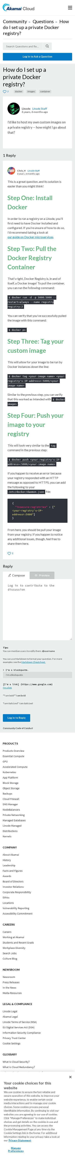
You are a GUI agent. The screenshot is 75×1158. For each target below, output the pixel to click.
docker (18, 91)
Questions (43, 21)
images (31, 91)
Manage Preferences (15, 1150)
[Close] (70, 1077)
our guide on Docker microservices (30, 237)
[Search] (47, 46)
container (45, 91)
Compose (18, 575)
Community (15, 21)
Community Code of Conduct (18, 728)
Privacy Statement (20, 1140)
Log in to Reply (17, 717)
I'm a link (7, 687)
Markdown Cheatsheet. (33, 662)
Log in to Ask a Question (37, 56)
